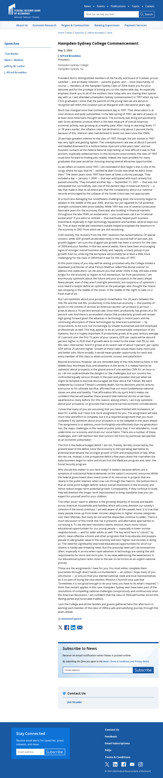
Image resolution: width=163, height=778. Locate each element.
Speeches (11, 43)
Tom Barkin (11, 54)
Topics (135, 6)
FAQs (108, 750)
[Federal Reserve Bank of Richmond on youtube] (132, 765)
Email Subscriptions (117, 743)
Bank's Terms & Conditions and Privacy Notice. (126, 661)
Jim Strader (74, 702)
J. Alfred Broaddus (15, 72)
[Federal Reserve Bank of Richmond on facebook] (123, 765)
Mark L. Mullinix (13, 60)
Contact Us (112, 729)
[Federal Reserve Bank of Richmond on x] (107, 765)
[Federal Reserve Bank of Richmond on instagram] (140, 765)
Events (101, 6)
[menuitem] (22, 25)
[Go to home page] (24, 10)
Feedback (111, 736)
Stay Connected (30, 733)
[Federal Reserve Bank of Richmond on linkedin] (115, 765)
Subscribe (54, 751)
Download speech (71, 618)
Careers (149, 6)
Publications (118, 6)
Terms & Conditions (117, 757)
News (87, 6)
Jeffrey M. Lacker (14, 66)
